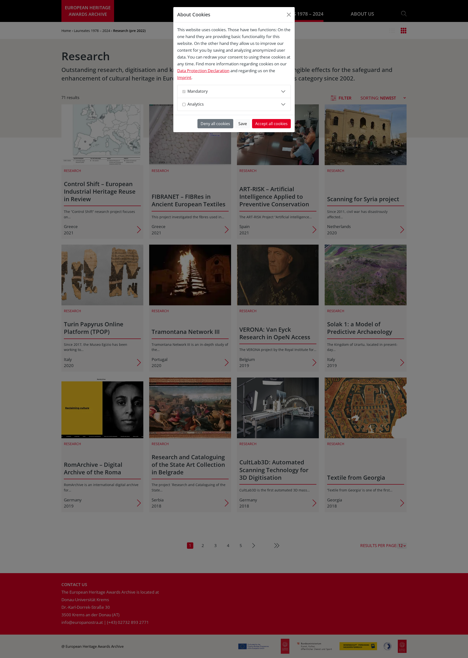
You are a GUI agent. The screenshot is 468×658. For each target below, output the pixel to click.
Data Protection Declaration (203, 70)
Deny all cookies (215, 123)
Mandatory (197, 91)
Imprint (184, 77)
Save (242, 123)
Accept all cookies (271, 123)
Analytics (195, 104)
